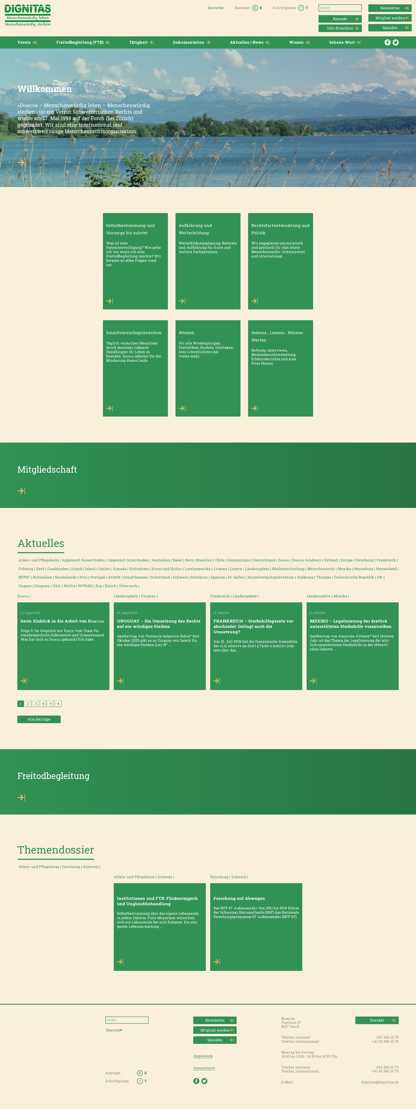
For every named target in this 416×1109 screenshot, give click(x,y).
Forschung (364, 560)
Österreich (128, 586)
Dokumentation (189, 42)
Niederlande (65, 577)
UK (380, 577)
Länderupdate (257, 568)
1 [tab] (20, 703)
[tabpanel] (63, 641)
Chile (219, 560)
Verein (24, 42)
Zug (98, 586)
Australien (161, 560)
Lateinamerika (198, 568)
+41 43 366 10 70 (385, 1041)
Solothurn (199, 577)
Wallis (69, 586)
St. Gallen (236, 577)
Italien (104, 568)
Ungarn (25, 586)
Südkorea (305, 577)
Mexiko (344, 568)
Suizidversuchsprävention (271, 577)
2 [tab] (28, 703)
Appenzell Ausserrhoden (83, 560)
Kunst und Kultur (166, 568)
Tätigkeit (138, 42)
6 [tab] (58, 703)
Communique (238, 560)
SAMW (114, 577)
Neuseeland (386, 568)
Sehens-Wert (342, 42)
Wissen (296, 42)
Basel (177, 560)
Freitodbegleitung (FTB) (80, 42)
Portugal (97, 577)
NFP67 (24, 577)
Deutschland (264, 560)
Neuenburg (363, 568)
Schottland (160, 577)
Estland (331, 560)
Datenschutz (204, 1068)
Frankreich (386, 560)
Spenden (390, 27)
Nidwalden (42, 577)
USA (56, 586)
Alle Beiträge (39, 719)
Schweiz (180, 577)
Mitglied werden (390, 18)
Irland (76, 568)
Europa (347, 560)
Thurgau (323, 577)
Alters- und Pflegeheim (38, 560)
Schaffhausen (136, 577)
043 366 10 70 (388, 1037)
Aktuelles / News (246, 42)
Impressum (203, 1056)
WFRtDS (85, 586)
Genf (40, 568)
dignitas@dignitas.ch (380, 1082)
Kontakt (340, 18)
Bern (189, 560)
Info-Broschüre (340, 28)
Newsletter (390, 8)
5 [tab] (51, 703)
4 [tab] (43, 703)
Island (90, 568)
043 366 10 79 (387, 1067)
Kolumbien (138, 568)
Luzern (236, 568)
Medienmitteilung (288, 568)
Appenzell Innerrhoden (128, 560)
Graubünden (57, 568)
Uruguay (42, 586)
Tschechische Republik (354, 577)
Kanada (119, 568)
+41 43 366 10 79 (385, 1071)
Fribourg (25, 568)
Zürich (110, 586)
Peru (84, 577)
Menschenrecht (321, 568)
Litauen (220, 568)
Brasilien (204, 560)
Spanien (218, 577)
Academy (306, 560)
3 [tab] (36, 703)
